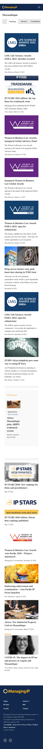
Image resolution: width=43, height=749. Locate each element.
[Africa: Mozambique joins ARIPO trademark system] (13, 404)
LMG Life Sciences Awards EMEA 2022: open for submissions (18, 318)
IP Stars (6, 704)
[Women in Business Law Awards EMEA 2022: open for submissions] (21, 210)
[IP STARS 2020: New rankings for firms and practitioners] (21, 472)
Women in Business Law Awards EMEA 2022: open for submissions (20, 226)
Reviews (24, 21)
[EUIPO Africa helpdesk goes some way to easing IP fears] (21, 347)
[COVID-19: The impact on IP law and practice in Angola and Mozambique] (21, 644)
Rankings (12, 21)
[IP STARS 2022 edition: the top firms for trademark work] (21, 85)
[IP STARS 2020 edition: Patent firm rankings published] (21, 504)
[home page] (9, 7)
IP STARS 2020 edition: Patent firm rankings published (20, 519)
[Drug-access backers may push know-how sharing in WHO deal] (21, 256)
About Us (26, 701)
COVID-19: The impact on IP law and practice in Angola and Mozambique (21, 661)
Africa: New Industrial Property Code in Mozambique (20, 623)
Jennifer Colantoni (13, 435)
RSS (24, 704)
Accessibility (7, 724)
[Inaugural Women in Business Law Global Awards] (21, 167)
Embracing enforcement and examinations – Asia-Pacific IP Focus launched (20, 589)
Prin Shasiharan (10, 596)
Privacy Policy (27, 724)
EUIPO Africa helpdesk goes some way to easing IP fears (21, 362)
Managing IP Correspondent (14, 560)
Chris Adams (9, 112)
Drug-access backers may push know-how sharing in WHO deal (20, 270)
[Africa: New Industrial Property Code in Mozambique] (21, 609)
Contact (25, 708)
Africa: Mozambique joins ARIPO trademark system (13, 424)
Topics (5, 701)
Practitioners (35, 21)
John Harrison (9, 72)
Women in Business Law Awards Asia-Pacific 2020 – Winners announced (20, 553)
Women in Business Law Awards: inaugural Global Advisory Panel (21, 139)
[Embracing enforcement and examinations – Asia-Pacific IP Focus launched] (21, 573)
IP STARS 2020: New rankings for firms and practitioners (21, 486)
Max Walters (9, 380)
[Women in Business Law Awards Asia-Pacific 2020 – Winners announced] (21, 537)
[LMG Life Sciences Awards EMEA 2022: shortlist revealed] (21, 42)
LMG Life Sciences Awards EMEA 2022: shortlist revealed (20, 57)
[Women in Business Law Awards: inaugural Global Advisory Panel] (21, 124)
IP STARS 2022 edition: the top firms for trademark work (20, 99)
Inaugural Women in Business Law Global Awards (19, 182)
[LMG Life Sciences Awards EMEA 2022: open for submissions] (21, 301)
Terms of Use (17, 724)
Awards (6, 708)
